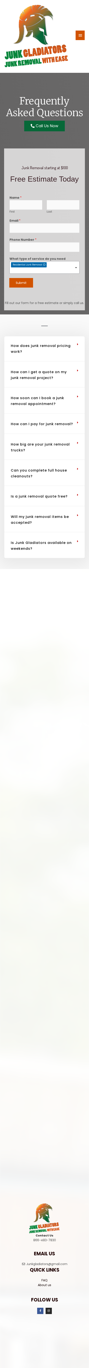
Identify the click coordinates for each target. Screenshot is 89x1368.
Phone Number (23, 239)
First (12, 211)
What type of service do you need (37, 259)
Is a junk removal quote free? (39, 496)
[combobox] (44, 267)
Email (15, 220)
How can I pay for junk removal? (42, 423)
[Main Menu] (80, 35)
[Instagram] (49, 1311)
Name (16, 197)
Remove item (44, 264)
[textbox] (35, 270)
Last (49, 211)
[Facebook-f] (40, 1311)
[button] (44, 348)
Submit (21, 283)
